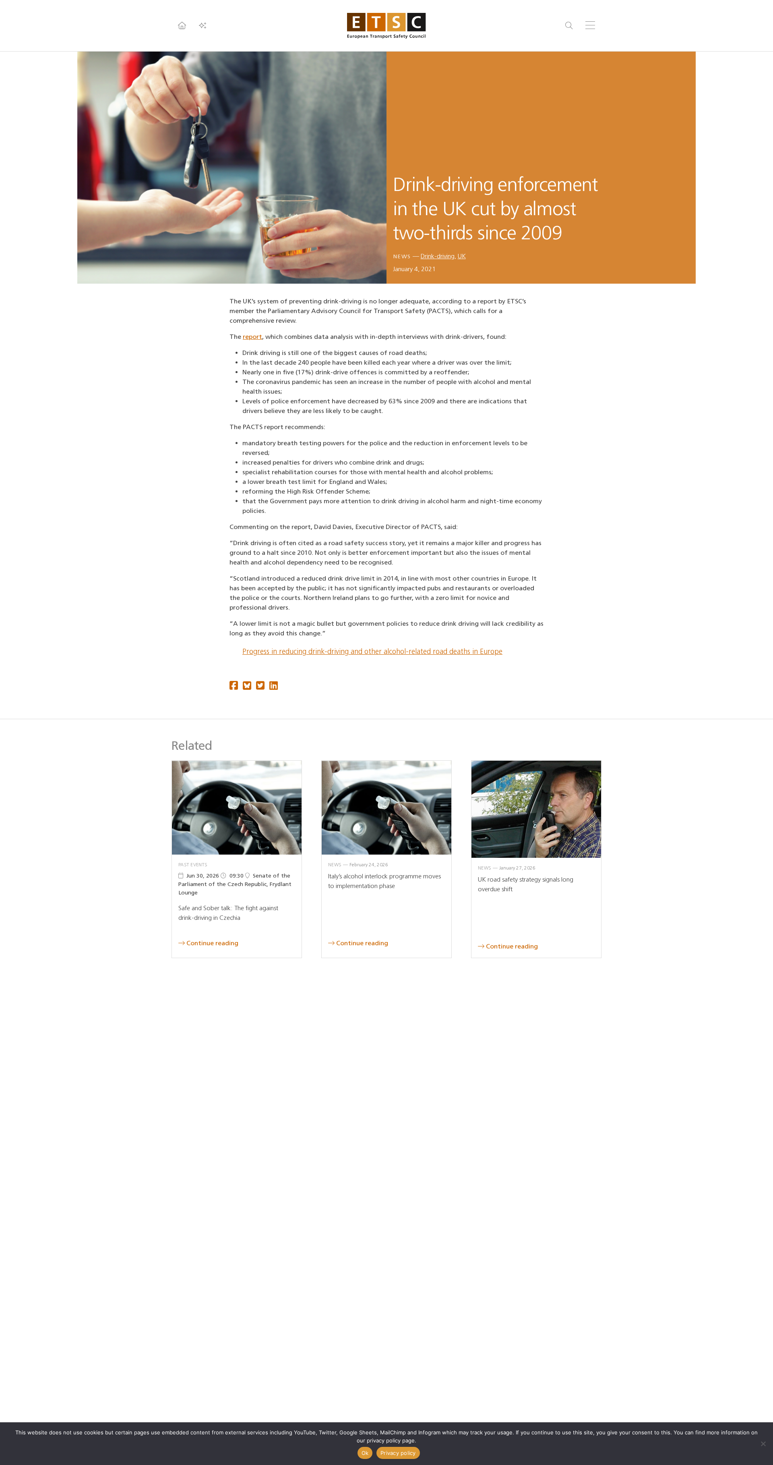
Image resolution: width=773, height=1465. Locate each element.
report (252, 336)
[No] (763, 1444)
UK (462, 256)
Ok (365, 1453)
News (402, 256)
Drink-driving (438, 256)
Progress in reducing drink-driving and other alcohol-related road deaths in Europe (372, 651)
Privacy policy (398, 1453)
